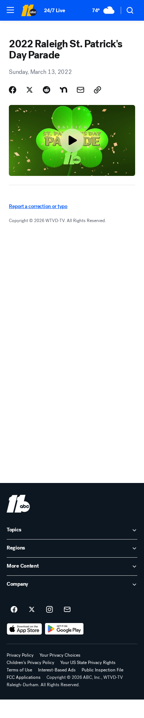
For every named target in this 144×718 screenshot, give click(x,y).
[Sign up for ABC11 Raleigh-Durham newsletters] (67, 609)
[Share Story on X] (29, 90)
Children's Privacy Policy (30, 662)
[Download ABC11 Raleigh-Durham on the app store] (24, 629)
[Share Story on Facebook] (12, 90)
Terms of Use (19, 670)
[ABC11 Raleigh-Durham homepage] (29, 10)
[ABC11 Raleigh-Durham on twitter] (31, 609)
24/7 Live (54, 10)
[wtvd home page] (18, 504)
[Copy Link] (97, 90)
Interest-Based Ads (57, 670)
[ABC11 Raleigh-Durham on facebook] (14, 609)
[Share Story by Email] (80, 90)
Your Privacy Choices (60, 655)
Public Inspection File (102, 670)
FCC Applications (24, 677)
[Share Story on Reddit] (46, 90)
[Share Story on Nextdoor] (63, 90)
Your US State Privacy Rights (88, 662)
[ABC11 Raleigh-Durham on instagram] (49, 609)
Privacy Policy (20, 655)
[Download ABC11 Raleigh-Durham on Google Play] (64, 629)
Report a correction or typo (38, 206)
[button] (10, 10)
